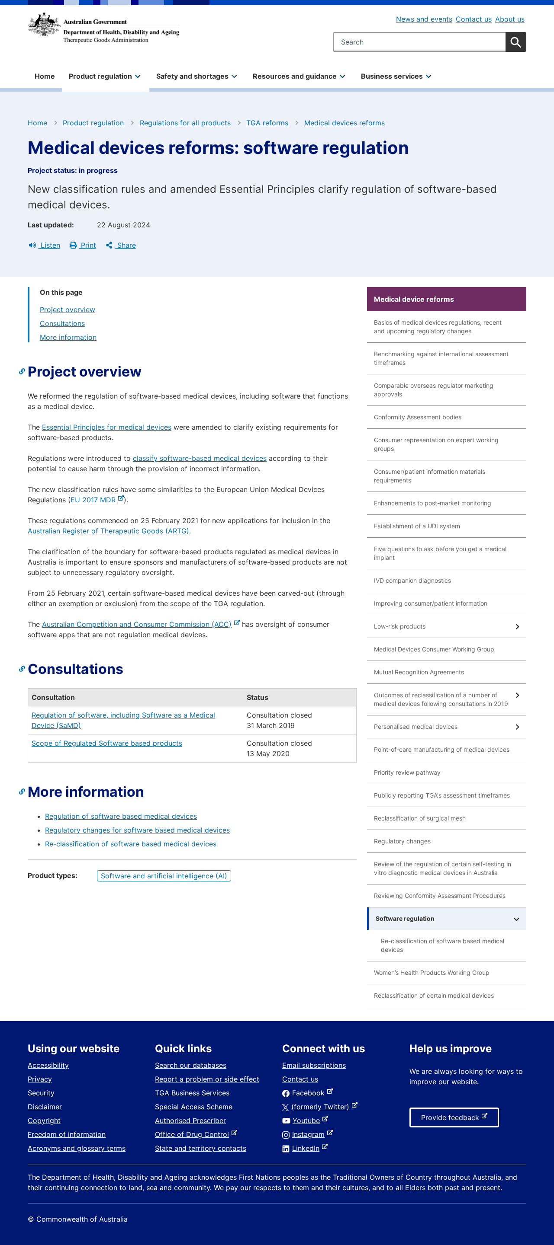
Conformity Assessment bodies (417, 417)
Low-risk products (399, 626)
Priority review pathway (407, 772)
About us (510, 19)
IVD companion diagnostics (412, 580)
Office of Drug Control (193, 1134)
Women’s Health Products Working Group (432, 972)
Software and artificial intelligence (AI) (164, 876)
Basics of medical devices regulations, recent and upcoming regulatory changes (438, 327)
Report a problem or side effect (207, 1079)
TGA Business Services (192, 1093)
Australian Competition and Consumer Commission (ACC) (138, 624)
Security (41, 1093)
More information (68, 337)
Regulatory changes (402, 841)
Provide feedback (452, 1120)
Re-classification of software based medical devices (130, 844)
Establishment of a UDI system (417, 526)
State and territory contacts (200, 1148)
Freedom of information (67, 1134)
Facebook (310, 1093)
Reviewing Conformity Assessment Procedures (440, 895)
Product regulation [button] (100, 76)
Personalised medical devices (415, 726)
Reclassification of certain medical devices (434, 995)
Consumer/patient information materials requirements (429, 476)
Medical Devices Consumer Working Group (434, 649)
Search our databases (190, 1065)
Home (45, 76)
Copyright (44, 1120)
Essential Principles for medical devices (106, 427)
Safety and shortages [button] (192, 76)
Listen (49, 245)
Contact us (474, 19)
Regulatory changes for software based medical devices (137, 830)
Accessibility (48, 1065)
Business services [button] (392, 76)
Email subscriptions (314, 1065)
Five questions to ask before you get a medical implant (440, 553)
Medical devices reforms (344, 122)
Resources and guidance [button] (295, 76)
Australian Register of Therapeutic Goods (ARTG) (108, 531)
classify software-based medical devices (200, 458)
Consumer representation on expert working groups (436, 444)
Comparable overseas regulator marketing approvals (433, 390)
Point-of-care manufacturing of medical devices (441, 749)
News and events (424, 19)
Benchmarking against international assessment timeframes (441, 358)
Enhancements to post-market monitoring (432, 503)
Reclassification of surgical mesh (420, 818)
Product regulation (93, 122)
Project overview (67, 309)
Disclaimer (45, 1106)
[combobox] (429, 42)
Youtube (308, 1120)
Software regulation (405, 918)
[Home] (103, 27)
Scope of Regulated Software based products (107, 743)
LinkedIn (307, 1148)
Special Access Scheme (193, 1106)
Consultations (62, 323)
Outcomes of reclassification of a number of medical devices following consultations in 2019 (441, 699)
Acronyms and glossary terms (77, 1148)
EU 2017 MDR (95, 499)
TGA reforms (267, 122)
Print (87, 245)
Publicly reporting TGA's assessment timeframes (442, 795)
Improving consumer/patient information (430, 603)
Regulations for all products (185, 122)
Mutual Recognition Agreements (419, 672)
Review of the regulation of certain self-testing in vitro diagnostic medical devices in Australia (442, 868)
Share (125, 245)
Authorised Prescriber (190, 1120)
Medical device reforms (414, 299)
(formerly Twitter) (322, 1106)
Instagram (310, 1134)
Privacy (40, 1079)
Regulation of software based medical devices (121, 816)
